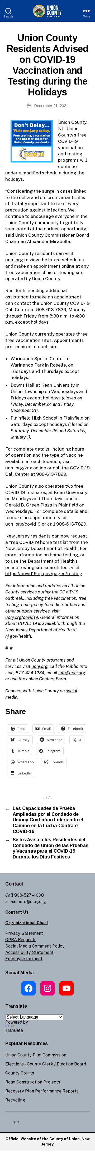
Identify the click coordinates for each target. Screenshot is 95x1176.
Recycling (15, 1100)
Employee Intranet (23, 958)
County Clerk (40, 1064)
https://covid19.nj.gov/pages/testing (43, 573)
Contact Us (16, 912)
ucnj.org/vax (18, 467)
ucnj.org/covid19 (23, 524)
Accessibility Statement (29, 952)
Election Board (71, 1064)
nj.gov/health (18, 636)
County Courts (19, 1073)
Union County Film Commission (35, 1055)
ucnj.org (14, 259)
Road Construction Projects (32, 1082)
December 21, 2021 (51, 105)
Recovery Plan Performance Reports (42, 1091)
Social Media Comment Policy (35, 946)
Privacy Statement (24, 933)
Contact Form (52, 678)
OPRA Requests (20, 939)
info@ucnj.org (71, 672)
